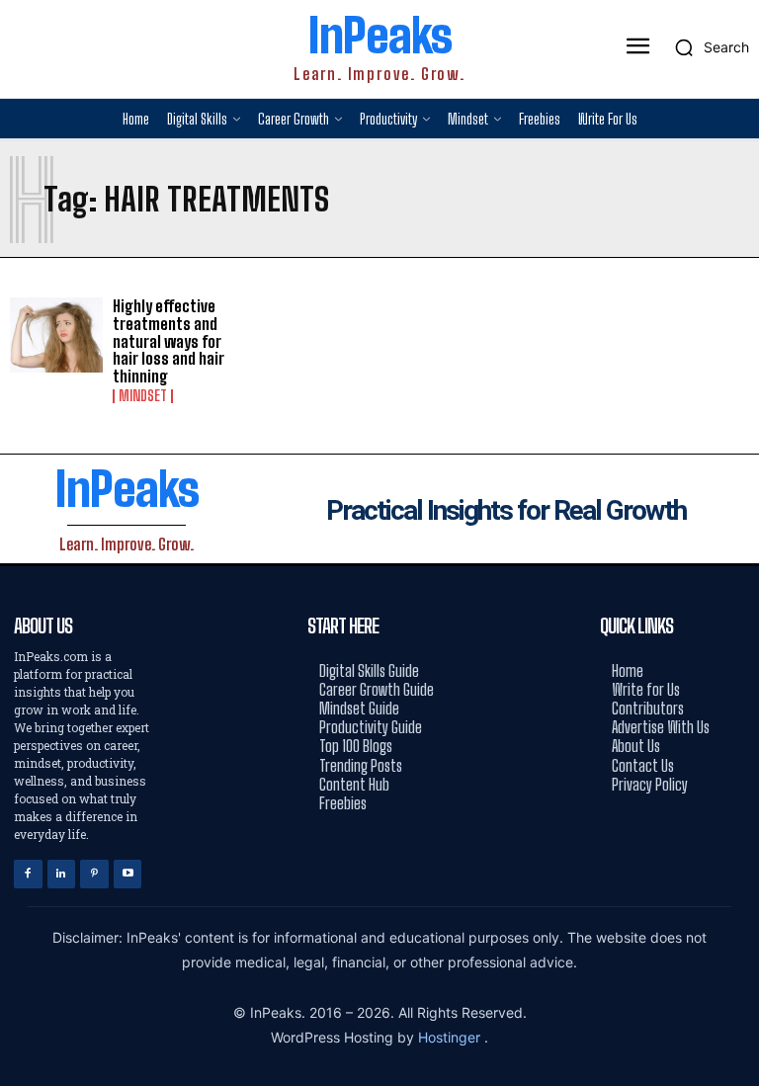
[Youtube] (128, 874)
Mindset (143, 396)
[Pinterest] (94, 874)
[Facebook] (28, 874)
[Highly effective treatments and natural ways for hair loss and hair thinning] (56, 335)
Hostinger (451, 1037)
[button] (706, 47)
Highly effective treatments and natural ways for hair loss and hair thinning (168, 340)
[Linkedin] (61, 874)
